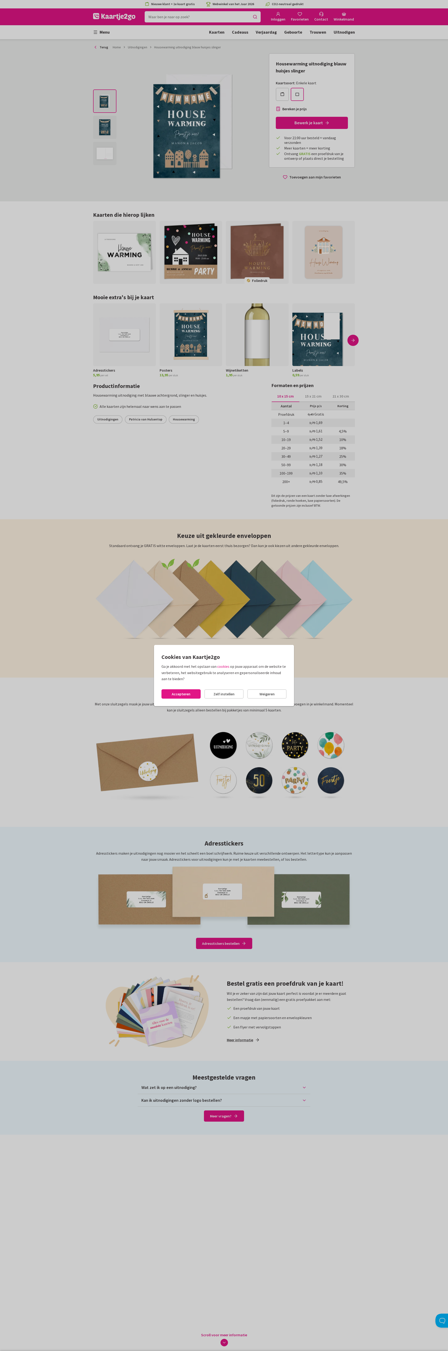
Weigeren (267, 694)
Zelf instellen (224, 694)
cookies (223, 666)
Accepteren (181, 694)
